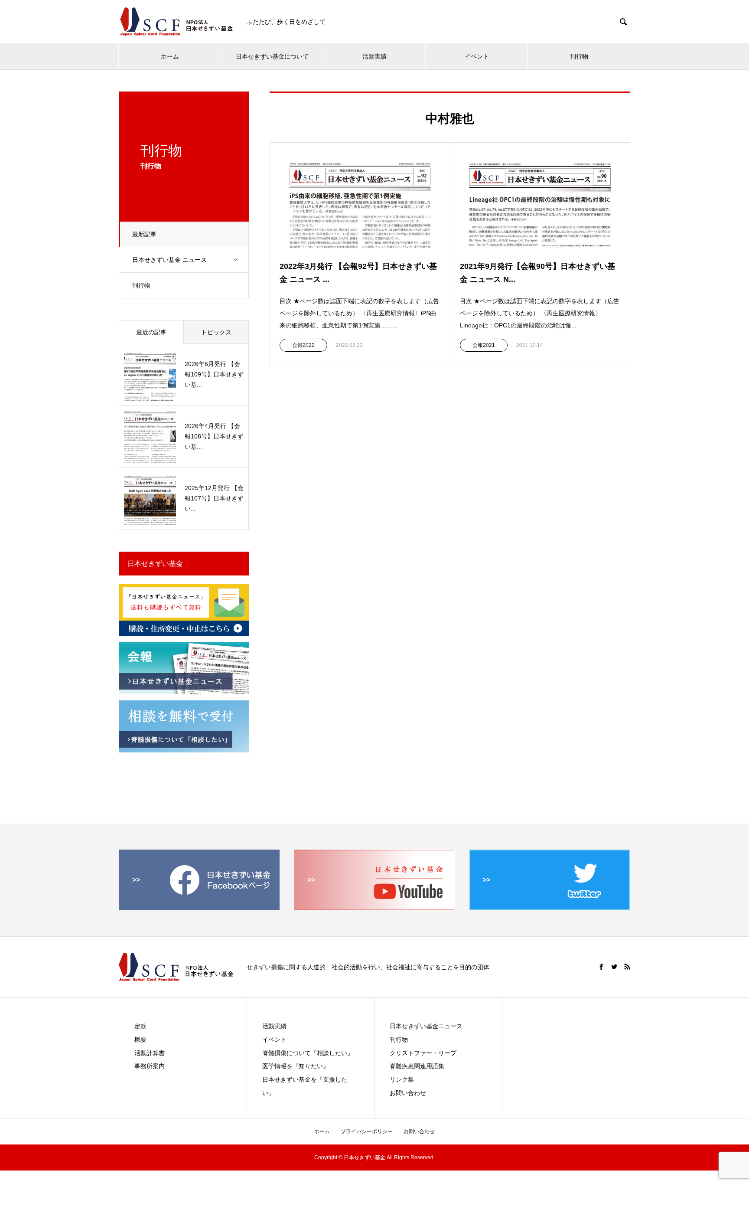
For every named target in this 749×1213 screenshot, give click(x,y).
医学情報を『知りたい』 (295, 1066)
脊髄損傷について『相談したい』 (307, 1053)
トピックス (216, 332)
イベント (477, 56)
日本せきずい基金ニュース (426, 1026)
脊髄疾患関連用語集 (417, 1066)
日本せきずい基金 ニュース (169, 259)
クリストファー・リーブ (423, 1053)
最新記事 (144, 234)
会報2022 (303, 345)
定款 (140, 1026)
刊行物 (579, 56)
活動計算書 (149, 1053)
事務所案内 (149, 1066)
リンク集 (402, 1079)
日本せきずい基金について (272, 56)
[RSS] (627, 967)
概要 (140, 1039)
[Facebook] (601, 967)
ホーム (170, 56)
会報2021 (483, 345)
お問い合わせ (408, 1092)
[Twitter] (614, 967)
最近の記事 (151, 332)
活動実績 (374, 56)
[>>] (199, 906)
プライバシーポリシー (367, 1131)
